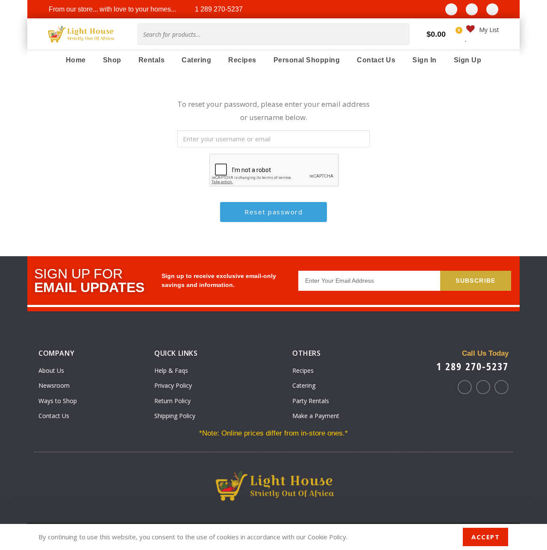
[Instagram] (472, 9)
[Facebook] (451, 9)
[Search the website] (273, 33)
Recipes (242, 60)
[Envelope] (492, 9)
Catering (196, 60)
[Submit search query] (399, 34)
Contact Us (376, 60)
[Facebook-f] (465, 387)
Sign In (424, 60)
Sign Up (468, 60)
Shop (112, 60)
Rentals (151, 60)
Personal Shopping (307, 60)
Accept (485, 536)
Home (76, 60)
